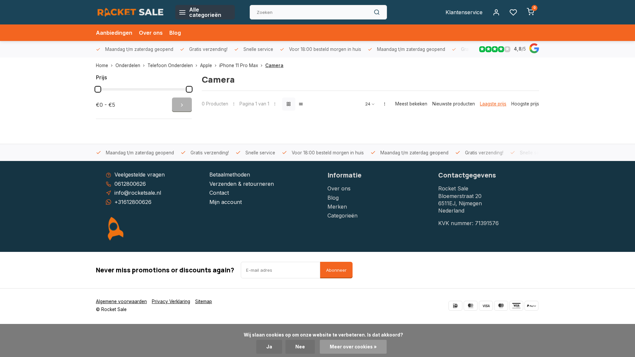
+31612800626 (132, 202)
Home (102, 65)
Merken (337, 206)
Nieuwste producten (453, 103)
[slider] (98, 89)
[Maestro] (501, 306)
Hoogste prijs (525, 103)
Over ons (151, 32)
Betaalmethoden (229, 174)
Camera (274, 65)
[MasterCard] (471, 306)
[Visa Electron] (516, 306)
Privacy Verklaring (171, 301)
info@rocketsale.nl (137, 192)
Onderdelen (127, 65)
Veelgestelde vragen (139, 174)
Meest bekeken (411, 103)
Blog (175, 32)
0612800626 (130, 183)
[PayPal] (531, 306)
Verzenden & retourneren (241, 183)
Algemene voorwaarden (121, 301)
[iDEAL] (455, 306)
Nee (300, 346)
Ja (269, 346)
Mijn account (225, 202)
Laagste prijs (493, 103)
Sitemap (203, 301)
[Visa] (486, 306)
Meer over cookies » (353, 346)
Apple (206, 65)
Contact (219, 192)
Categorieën (342, 215)
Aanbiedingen (114, 32)
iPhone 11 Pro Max (238, 65)
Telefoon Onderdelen (170, 65)
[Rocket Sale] (130, 12)
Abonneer (336, 270)
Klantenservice (464, 12)
